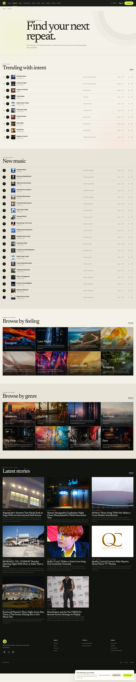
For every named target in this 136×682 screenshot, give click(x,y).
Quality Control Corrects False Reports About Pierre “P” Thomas (110, 563)
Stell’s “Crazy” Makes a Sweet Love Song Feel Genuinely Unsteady (66, 563)
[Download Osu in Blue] (128, 123)
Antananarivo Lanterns (24, 190)
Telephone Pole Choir (23, 270)
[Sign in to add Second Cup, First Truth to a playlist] (132, 223)
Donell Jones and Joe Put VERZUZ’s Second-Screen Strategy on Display (64, 613)
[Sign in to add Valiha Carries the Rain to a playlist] (132, 183)
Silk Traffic (85, 97)
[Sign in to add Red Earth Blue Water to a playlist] (132, 197)
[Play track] (7, 77)
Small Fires (20, 130)
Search (55, 645)
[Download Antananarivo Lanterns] (128, 190)
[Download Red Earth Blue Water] (128, 197)
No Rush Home (21, 76)
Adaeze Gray (20, 205)
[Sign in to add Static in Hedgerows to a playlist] (132, 277)
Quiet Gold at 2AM (88, 203)
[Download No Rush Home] (128, 77)
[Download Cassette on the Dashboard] (128, 250)
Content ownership (87, 643)
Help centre (114, 643)
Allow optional (127, 675)
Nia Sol (18, 91)
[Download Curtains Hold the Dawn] (128, 203)
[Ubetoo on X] (4, 652)
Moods (38, 3)
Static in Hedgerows (88, 270)
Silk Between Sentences (24, 230)
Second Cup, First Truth (24, 223)
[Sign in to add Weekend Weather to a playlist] (132, 290)
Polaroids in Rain (87, 103)
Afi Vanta (19, 98)
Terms (121, 662)
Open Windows (87, 90)
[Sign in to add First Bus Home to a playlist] (132, 117)
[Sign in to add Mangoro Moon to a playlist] (132, 170)
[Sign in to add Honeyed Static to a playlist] (132, 217)
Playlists (48, 3)
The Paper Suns (20, 105)
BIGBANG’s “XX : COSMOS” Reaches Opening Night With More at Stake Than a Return (23, 564)
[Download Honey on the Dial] (128, 90)
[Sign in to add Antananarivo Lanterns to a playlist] (132, 190)
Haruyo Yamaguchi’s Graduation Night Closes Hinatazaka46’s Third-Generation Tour (66, 515)
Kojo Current (20, 125)
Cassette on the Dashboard (25, 250)
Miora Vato (19, 171)
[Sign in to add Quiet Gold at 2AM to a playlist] (132, 210)
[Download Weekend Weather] (128, 290)
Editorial (131, 473)
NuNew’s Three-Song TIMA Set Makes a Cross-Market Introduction (111, 514)
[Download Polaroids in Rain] (128, 110)
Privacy (126, 662)
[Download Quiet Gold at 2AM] (128, 210)
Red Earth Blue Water (88, 170)
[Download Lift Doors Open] (128, 83)
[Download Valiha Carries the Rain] (128, 183)
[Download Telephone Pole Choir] (128, 270)
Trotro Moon (20, 96)
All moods (130, 323)
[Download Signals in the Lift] (128, 137)
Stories (59, 3)
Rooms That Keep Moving (89, 77)
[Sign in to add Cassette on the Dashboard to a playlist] (132, 250)
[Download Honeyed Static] (128, 217)
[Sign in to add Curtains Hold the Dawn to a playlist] (132, 203)
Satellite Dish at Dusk (23, 236)
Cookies (131, 662)
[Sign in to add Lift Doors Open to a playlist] (132, 83)
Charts (20, 3)
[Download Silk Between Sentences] (128, 230)
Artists (53, 3)
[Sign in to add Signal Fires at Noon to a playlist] (132, 297)
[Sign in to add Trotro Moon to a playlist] (132, 97)
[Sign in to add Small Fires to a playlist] (132, 130)
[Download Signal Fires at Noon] (128, 297)
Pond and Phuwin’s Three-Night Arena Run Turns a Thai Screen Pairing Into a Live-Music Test (23, 614)
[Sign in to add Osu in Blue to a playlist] (132, 123)
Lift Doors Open (22, 83)
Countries (56, 648)
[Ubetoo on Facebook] (8, 652)
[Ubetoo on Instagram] (13, 652)
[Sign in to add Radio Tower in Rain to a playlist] (132, 103)
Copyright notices (86, 645)
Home (9, 3)
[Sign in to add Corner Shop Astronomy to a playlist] (132, 264)
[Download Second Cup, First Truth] (128, 223)
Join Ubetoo (129, 3)
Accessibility (114, 648)
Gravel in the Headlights (24, 283)
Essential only (116, 675)
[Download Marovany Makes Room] (128, 177)
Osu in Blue (20, 123)
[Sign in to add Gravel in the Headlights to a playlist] (132, 284)
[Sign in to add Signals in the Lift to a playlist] (132, 137)
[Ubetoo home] (4, 3)
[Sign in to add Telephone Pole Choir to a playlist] (132, 270)
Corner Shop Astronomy (24, 263)
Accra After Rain (87, 123)
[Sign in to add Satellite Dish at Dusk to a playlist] (132, 237)
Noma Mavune (20, 78)
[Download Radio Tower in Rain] (128, 103)
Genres (33, 3)
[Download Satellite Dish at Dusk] (128, 237)
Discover (15, 3)
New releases (26, 3)
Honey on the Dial (22, 90)
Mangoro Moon (21, 170)
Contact (113, 645)
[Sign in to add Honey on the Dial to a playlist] (132, 90)
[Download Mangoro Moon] (128, 170)
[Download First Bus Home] (128, 117)
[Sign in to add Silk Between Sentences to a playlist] (132, 230)
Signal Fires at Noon (23, 296)
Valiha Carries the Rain (24, 183)
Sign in (121, 3)
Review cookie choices (104, 675)
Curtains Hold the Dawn (24, 203)
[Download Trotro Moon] (128, 97)
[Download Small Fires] (128, 130)
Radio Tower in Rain (23, 103)
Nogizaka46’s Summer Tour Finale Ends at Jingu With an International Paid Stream (23, 514)
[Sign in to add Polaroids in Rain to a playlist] (132, 110)
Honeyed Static (22, 216)
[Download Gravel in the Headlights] (128, 284)
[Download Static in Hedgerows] (128, 277)
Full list (131, 69)
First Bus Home (21, 116)
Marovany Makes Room (24, 176)
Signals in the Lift (22, 136)
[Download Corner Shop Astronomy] (128, 264)
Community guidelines (116, 650)
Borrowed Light (87, 130)
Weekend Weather (22, 290)
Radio (43, 3)
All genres (130, 398)
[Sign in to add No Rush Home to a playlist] (132, 77)
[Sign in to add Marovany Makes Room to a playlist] (132, 177)
